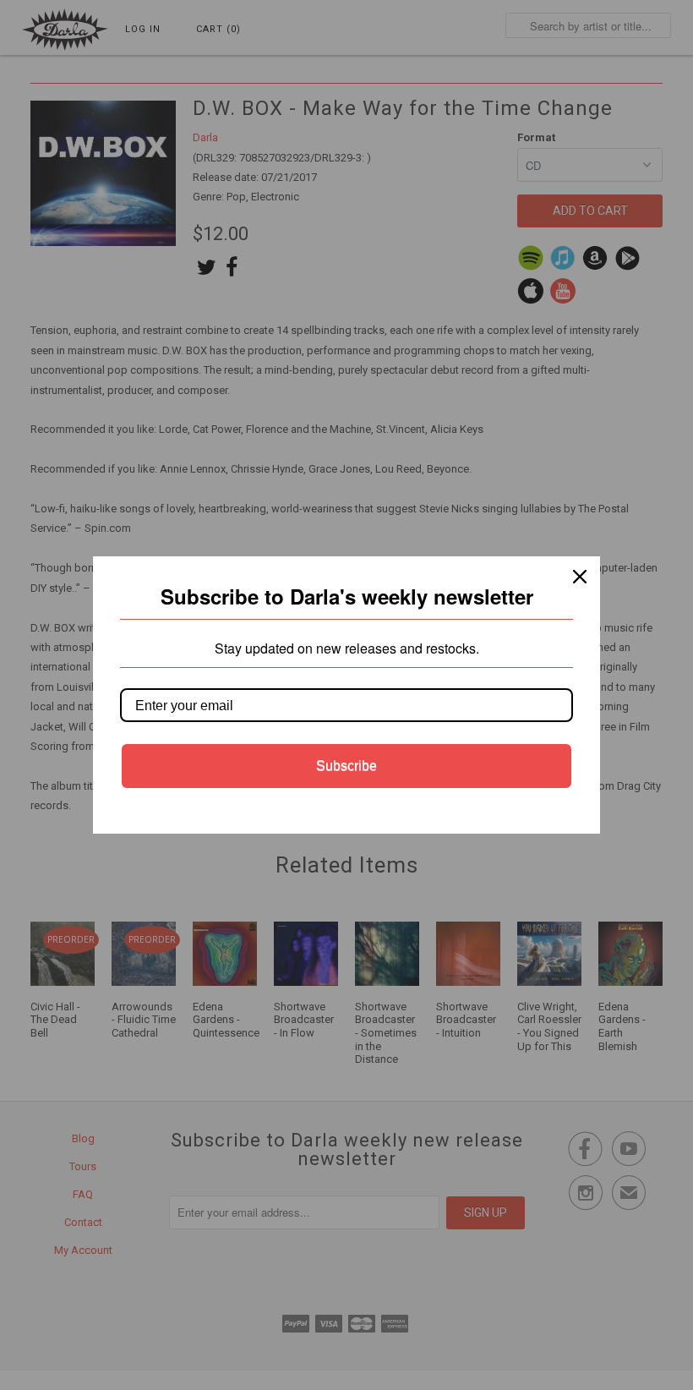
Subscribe (346, 765)
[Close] (579, 576)
